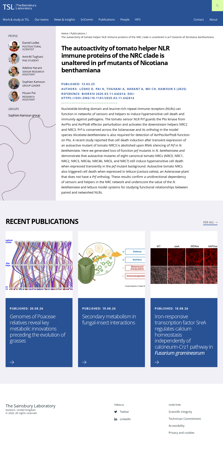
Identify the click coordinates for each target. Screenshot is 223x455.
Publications (107, 19)
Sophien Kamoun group (24, 115)
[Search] (217, 5)
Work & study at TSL (16, 19)
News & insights (64, 19)
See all (208, 222)
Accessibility (176, 426)
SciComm (87, 19)
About (213, 19)
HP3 (137, 19)
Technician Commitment (185, 419)
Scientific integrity (180, 412)
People (124, 19)
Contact (199, 19)
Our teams (42, 19)
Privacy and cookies (181, 433)
